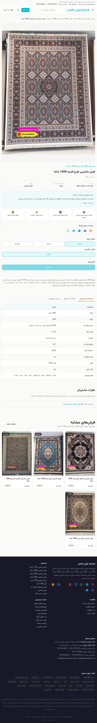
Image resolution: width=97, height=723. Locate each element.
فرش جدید (79, 686)
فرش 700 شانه (61, 678)
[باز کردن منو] (92, 10)
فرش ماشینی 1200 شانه (38, 574)
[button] (48, 92)
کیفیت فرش (47, 690)
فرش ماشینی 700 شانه (39, 580)
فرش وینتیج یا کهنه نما (39, 587)
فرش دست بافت (41, 593)
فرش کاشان (35, 678)
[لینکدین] (75, 584)
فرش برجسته (21, 686)
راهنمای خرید (73, 4)
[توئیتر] (64, 584)
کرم (48, 254)
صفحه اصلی (67, 717)
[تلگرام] (73, 230)
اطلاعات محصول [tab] (69, 298)
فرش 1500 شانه (48, 678)
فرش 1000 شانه (89, 678)
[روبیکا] (85, 230)
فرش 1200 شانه (75, 678)
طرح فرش (47, 682)
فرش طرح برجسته (73, 690)
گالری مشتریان (42, 626)
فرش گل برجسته (50, 686)
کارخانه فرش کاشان (35, 686)
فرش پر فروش (59, 690)
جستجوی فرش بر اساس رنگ (86, 4)
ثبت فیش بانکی (41, 617)
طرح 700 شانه (42, 583)
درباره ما (28, 717)
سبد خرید (6, 10)
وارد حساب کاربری (73, 404)
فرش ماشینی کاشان (21, 678)
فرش (65, 682)
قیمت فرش (62, 686)
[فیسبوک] (58, 584)
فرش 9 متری (12, 682)
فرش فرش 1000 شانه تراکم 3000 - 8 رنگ (80, 166)
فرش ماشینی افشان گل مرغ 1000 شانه (18, 479)
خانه (93, 19)
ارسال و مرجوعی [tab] (54, 298)
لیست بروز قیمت (41, 620)
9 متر (48, 244)
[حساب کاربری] (18, 10)
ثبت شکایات (91, 610)
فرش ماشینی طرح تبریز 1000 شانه (81, 538)
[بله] (79, 230)
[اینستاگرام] (92, 584)
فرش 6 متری (23, 682)
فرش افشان (90, 686)
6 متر (80, 244)
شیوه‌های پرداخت (41, 607)
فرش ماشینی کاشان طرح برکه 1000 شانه (80, 479)
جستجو (25, 10)
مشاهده (70, 486)
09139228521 (40, 4)
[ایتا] (90, 230)
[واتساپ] (68, 230)
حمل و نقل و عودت (88, 603)
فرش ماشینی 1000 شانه (82, 19)
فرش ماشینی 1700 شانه (38, 567)
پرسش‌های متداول (40, 603)
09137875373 (52, 4)
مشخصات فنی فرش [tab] (86, 298)
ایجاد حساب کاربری (39, 717)
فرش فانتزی (42, 590)
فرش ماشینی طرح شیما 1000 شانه (49, 478)
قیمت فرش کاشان (88, 690)
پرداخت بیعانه (42, 623)
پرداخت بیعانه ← (87, 203)
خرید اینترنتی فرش (88, 682)
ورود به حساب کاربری (54, 717)
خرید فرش (57, 682)
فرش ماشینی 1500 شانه (38, 570)
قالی (71, 686)
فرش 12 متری (35, 682)
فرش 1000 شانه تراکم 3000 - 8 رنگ (59, 19)
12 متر (17, 244)
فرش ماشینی (75, 682)
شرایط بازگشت (90, 607)
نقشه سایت (91, 613)
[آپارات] (70, 584)
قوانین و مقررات (41, 610)
